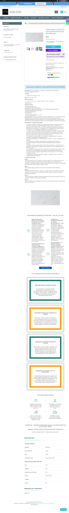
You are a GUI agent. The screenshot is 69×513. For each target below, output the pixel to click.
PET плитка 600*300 (33, 23)
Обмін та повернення (57, 17)
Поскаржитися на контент (39, 503)
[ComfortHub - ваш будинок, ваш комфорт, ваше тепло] (5, 14)
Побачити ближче (45, 267)
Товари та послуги (16, 17)
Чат (64, 509)
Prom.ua (40, 502)
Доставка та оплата (44, 17)
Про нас (26, 17)
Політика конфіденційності (50, 503)
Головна (6, 17)
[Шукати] (56, 12)
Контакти (33, 17)
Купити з (51, 50)
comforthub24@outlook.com (10, 59)
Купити (53, 46)
